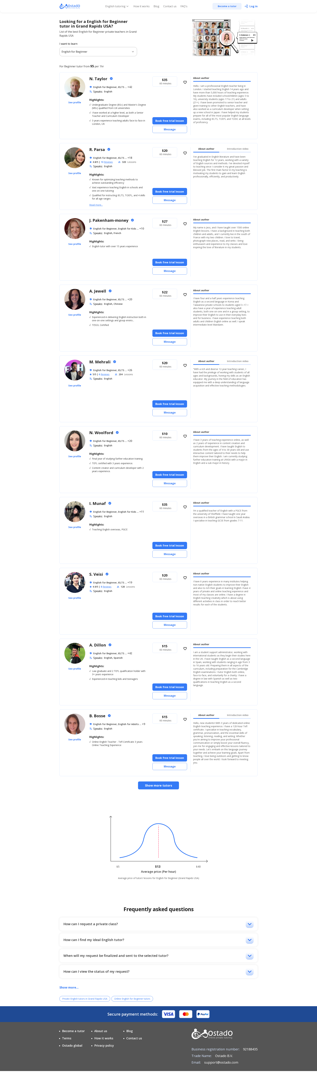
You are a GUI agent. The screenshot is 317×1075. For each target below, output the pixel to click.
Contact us (169, 6)
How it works (141, 6)
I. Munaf (98, 503)
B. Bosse (97, 715)
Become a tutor (73, 1031)
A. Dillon (98, 645)
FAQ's (183, 6)
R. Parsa (97, 149)
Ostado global (72, 1045)
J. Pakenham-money (109, 220)
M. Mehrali (100, 361)
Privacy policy (104, 1045)
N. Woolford (101, 432)
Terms (66, 1038)
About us (100, 1031)
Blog (156, 6)
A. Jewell (98, 291)
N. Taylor (98, 78)
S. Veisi (96, 574)
